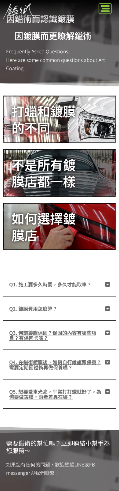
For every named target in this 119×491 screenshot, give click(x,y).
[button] (105, 9)
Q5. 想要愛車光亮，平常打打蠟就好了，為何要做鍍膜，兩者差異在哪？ (55, 394)
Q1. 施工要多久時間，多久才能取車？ (50, 284)
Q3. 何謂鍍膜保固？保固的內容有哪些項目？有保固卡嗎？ (52, 335)
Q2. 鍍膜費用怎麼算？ (33, 308)
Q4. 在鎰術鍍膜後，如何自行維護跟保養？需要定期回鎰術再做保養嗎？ (55, 364)
